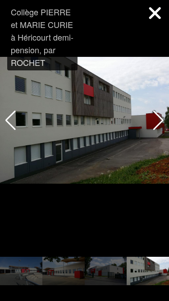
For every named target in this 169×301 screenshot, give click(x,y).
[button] (158, 120)
